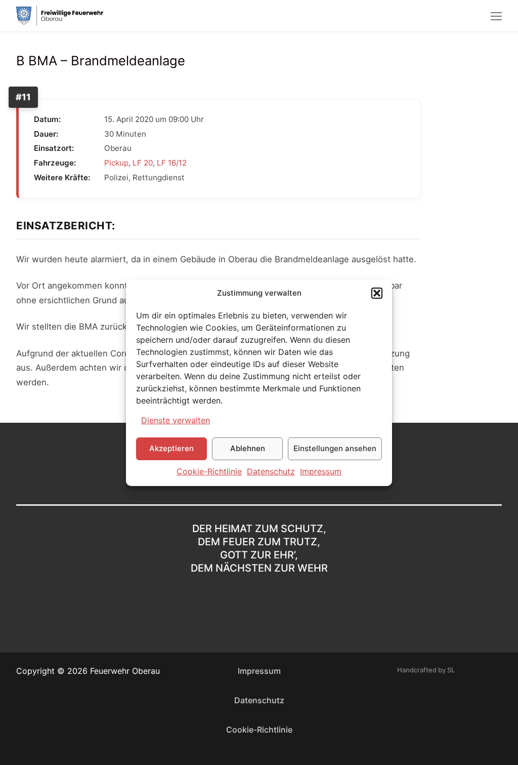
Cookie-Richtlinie (209, 471)
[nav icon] (496, 15)
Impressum (320, 471)
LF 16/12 (172, 163)
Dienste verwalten (175, 420)
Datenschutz (271, 471)
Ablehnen (247, 448)
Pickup (116, 163)
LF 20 (143, 163)
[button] (377, 293)
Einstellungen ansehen (334, 448)
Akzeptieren (171, 448)
